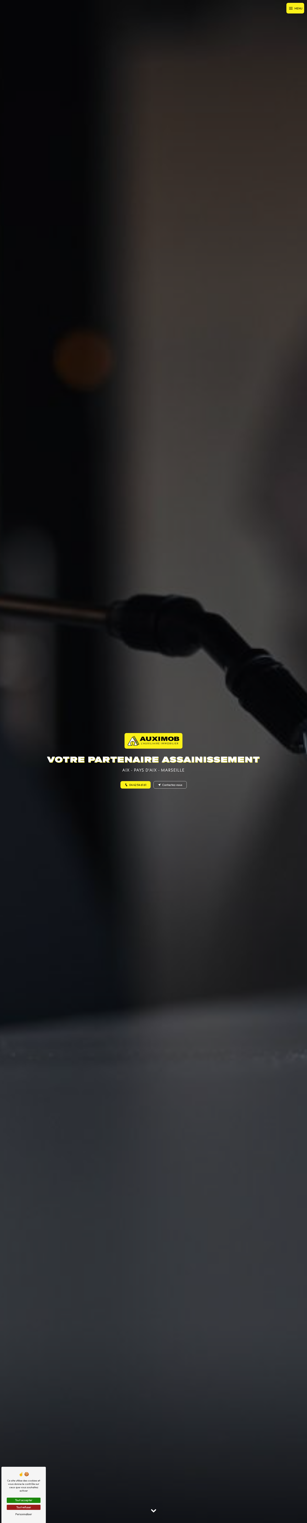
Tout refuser (23, 1507)
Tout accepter (23, 1500)
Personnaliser (23, 1514)
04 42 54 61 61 (137, 785)
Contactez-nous (172, 785)
